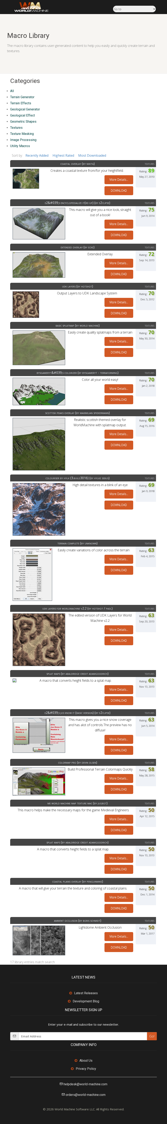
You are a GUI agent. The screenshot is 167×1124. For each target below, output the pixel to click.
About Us (85, 1060)
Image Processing (23, 140)
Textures (16, 128)
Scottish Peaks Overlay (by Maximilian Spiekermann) (77, 413)
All (12, 91)
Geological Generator (25, 109)
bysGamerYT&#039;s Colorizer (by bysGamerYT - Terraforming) (78, 372)
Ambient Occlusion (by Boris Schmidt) (77, 920)
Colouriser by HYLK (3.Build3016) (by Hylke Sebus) (77, 478)
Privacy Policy (86, 1069)
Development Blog (86, 1001)
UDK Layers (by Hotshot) (77, 286)
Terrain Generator (22, 97)
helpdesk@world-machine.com (85, 1084)
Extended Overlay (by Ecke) (77, 247)
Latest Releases (86, 993)
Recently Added (36, 155)
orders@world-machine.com (85, 1095)
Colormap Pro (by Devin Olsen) (77, 762)
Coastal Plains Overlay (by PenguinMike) (77, 881)
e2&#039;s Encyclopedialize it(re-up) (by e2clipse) (77, 202)
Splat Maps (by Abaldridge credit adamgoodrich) (77, 673)
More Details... (119, 180)
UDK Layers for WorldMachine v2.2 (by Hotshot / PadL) (77, 608)
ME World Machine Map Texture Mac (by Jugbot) (77, 803)
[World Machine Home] (29, 6)
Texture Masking (22, 134)
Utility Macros (20, 146)
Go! (151, 1036)
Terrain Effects (20, 103)
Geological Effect (22, 115)
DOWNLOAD (119, 191)
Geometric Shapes (23, 121)
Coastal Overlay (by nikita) (77, 163)
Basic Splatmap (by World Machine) (78, 325)
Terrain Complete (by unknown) (77, 543)
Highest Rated (63, 155)
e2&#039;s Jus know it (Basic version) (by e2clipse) (77, 712)
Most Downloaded (92, 155)
